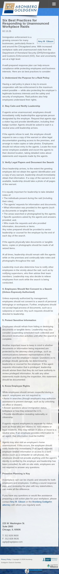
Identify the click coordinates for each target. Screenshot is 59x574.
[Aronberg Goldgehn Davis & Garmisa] (20, 10)
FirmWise (10, 570)
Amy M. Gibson (45, 41)
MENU (54, 4)
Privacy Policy (6, 559)
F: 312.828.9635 (10, 538)
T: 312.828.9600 (10, 535)
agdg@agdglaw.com (12, 542)
